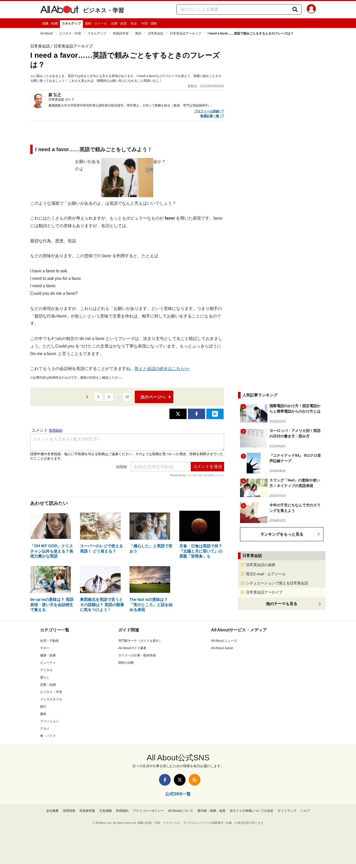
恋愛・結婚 (48, 684)
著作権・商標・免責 (211, 811)
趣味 (43, 714)
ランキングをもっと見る (281, 534)
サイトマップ (287, 811)
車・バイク (48, 736)
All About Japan (222, 648)
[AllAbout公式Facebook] (165, 780)
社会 (134, 23)
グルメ (45, 728)
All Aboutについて (180, 811)
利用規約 (122, 811)
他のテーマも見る (281, 603)
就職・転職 (50, 23)
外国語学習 (120, 33)
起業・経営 (119, 23)
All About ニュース (224, 641)
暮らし (45, 677)
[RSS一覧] (194, 780)
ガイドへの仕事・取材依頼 (137, 655)
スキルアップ (71, 23)
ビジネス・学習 (103, 10)
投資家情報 (87, 811)
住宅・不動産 (49, 641)
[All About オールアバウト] (59, 10)
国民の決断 (126, 663)
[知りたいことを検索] (295, 9)
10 (127, 397)
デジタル (46, 670)
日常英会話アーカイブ (185, 33)
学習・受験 (149, 23)
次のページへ (152, 397)
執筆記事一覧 (209, 116)
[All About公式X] (180, 780)
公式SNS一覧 (178, 794)
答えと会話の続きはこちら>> (161, 368)
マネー (45, 648)
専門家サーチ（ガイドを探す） (140, 641)
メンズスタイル (51, 699)
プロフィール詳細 (206, 111)
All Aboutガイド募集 (132, 648)
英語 (138, 33)
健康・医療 (48, 655)
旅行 (43, 706)
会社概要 (52, 811)
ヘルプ (305, 811)
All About (46, 33)
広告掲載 (105, 811)
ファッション (49, 721)
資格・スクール (96, 23)
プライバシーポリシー (148, 811)
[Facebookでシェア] (196, 414)
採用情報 (69, 811)
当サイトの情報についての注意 (251, 811)
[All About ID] (311, 9)
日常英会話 (155, 33)
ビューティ (48, 663)
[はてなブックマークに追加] (215, 414)
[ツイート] (178, 414)
